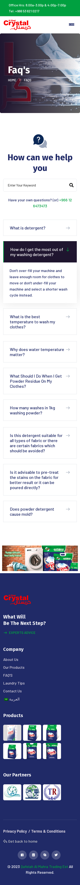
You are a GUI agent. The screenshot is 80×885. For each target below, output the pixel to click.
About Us (10, 659)
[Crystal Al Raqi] (17, 25)
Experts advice (22, 632)
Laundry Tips (14, 683)
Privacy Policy (15, 831)
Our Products (14, 667)
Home (12, 80)
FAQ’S (8, 675)
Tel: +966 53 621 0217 (24, 11)
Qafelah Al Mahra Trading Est (44, 866)
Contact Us (12, 691)
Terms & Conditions (48, 831)
